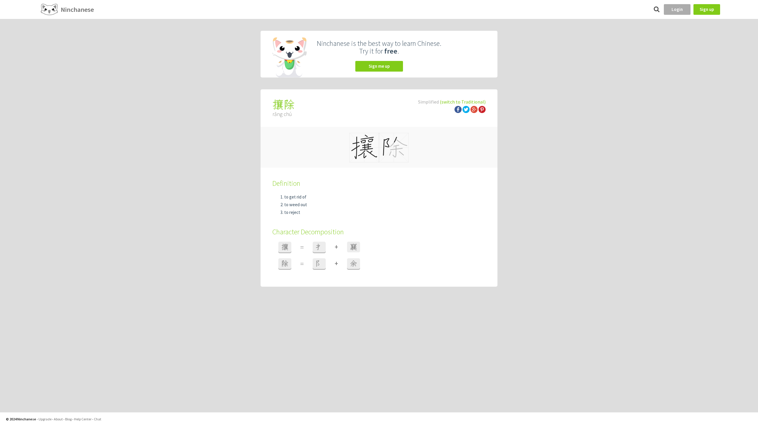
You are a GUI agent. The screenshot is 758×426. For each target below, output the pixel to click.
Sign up (707, 9)
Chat (97, 419)
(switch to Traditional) (463, 102)
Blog (68, 419)
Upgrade (45, 419)
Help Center (82, 419)
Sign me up (379, 66)
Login (677, 9)
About (58, 419)
